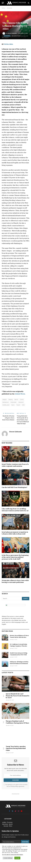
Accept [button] (17, 858)
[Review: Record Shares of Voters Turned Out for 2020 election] (5, 637)
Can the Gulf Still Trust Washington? (14, 487)
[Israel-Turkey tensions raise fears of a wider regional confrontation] (15, 454)
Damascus (6, 402)
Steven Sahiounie (12, 33)
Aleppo (5, 399)
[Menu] (3, 3)
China (21, 399)
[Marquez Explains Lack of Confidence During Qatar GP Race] (15, 711)
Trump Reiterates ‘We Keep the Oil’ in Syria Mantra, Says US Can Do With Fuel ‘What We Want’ (23, 419)
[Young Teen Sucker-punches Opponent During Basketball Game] (15, 736)
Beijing (10, 399)
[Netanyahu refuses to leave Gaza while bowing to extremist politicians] (15, 570)
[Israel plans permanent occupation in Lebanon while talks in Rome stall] (15, 522)
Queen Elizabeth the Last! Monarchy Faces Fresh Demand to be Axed (17, 696)
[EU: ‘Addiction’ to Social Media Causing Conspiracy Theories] (5, 646)
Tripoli (18, 405)
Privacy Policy (14, 786)
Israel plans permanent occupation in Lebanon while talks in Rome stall (15, 533)
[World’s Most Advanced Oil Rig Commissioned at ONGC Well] (5, 655)
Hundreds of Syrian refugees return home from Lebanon (8, 418)
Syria (12, 405)
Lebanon (21, 402)
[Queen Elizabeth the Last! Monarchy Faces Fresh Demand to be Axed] (15, 683)
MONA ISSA (8, 44)
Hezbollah (13, 402)
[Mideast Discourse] (16, 3)
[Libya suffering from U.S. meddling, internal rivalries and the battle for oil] (15, 498)
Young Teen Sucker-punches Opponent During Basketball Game (16, 748)
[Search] (28, 3)
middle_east (6, 405)
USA (23, 405)
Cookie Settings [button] (8, 858)
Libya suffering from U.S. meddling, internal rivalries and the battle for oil (15, 510)
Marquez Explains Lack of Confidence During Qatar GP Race (17, 722)
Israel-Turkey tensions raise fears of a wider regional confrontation (15, 465)
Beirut (16, 399)
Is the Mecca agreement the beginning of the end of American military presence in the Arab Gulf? (15, 557)
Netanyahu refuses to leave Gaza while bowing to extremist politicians (15, 581)
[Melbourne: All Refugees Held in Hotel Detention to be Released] (5, 664)
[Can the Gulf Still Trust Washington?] (15, 477)
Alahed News (20, 394)
